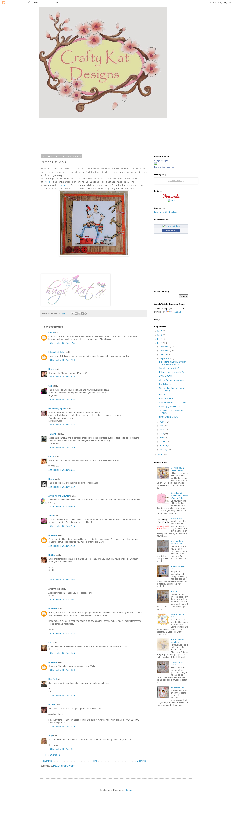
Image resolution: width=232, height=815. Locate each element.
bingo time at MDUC (168, 417)
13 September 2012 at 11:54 (61, 343)
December (165, 346)
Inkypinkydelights (56, 352)
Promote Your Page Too (164, 167)
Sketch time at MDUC (169, 368)
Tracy (51, 516)
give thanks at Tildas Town (177, 542)
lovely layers (165, 384)
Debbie (51, 555)
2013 (160, 339)
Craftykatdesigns (161, 161)
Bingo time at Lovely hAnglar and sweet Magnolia (172, 363)
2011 (160, 454)
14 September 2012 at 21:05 (61, 580)
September (165, 358)
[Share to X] (79, 313)
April (162, 437)
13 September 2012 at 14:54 (61, 399)
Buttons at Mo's (166, 398)
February (164, 445)
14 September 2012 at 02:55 (61, 506)
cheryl (51, 332)
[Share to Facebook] (82, 313)
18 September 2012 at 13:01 (61, 749)
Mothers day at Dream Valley (177, 469)
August (163, 422)
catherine (53, 434)
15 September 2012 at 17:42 (61, 633)
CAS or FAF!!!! (165, 376)
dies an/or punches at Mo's (171, 380)
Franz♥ (51, 704)
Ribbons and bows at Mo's (171, 372)
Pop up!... (163, 394)
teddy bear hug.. (178, 687)
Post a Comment (52, 755)
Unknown (52, 535)
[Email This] (72, 313)
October (163, 354)
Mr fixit (62, 185)
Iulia (50, 642)
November (165, 350)
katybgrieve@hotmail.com (166, 212)
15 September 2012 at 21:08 (61, 653)
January (164, 449)
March (163, 442)
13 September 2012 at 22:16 (61, 470)
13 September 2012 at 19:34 (61, 425)
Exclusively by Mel (57, 408)
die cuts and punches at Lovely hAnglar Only (179, 495)
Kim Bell (52, 679)
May (162, 434)
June (162, 430)
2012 (160, 343)
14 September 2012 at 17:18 (61, 546)
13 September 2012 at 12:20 (61, 360)
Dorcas (52, 369)
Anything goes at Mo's (169, 406)
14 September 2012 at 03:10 (61, 526)
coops (51, 456)
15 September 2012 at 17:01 (61, 599)
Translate (177, 312)
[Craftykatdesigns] (155, 164)
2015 (160, 331)
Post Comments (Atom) (64, 766)
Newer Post (47, 761)
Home (94, 761)
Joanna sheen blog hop (177, 640)
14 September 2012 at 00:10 (61, 487)
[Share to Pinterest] (85, 313)
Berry (51, 479)
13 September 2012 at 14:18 (61, 377)
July (162, 426)
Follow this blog (171, 231)
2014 (160, 335)
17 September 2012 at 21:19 (61, 726)
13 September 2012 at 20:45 (61, 447)
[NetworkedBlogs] (171, 226)
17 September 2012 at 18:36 (61, 695)
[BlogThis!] (76, 313)
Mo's (47, 182)
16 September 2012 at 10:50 (61, 670)
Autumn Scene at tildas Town (172, 402)
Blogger (128, 790)
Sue (50, 386)
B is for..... (175, 591)
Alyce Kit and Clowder (59, 496)
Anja (50, 735)
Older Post (141, 761)
